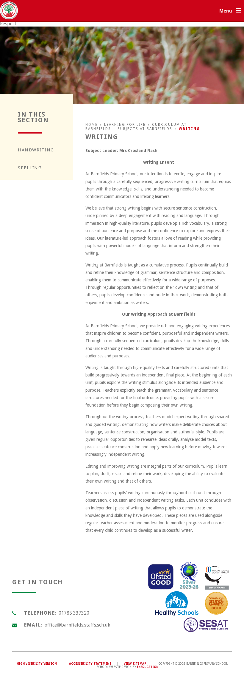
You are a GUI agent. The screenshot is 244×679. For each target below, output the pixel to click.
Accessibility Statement (90, 663)
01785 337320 (74, 613)
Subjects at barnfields (145, 129)
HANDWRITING (36, 150)
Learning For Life (125, 125)
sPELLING (30, 167)
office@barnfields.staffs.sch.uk (77, 625)
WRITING (189, 129)
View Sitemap (135, 663)
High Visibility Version (37, 663)
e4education (148, 667)
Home (91, 125)
